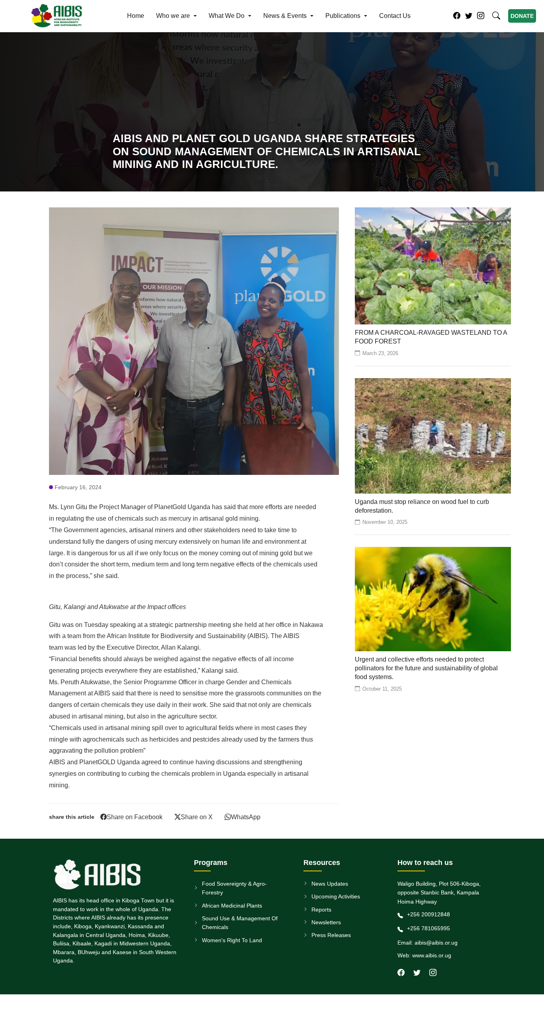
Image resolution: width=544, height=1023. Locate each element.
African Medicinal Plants (232, 905)
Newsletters (326, 922)
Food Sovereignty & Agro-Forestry (234, 888)
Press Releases (331, 935)
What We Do (227, 15)
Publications (342, 15)
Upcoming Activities (335, 896)
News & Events (285, 15)
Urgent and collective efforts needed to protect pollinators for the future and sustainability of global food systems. (426, 668)
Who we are (173, 15)
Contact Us (395, 15)
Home (135, 15)
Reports (321, 909)
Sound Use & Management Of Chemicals (240, 922)
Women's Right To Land (232, 940)
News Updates (329, 883)
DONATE (522, 16)
